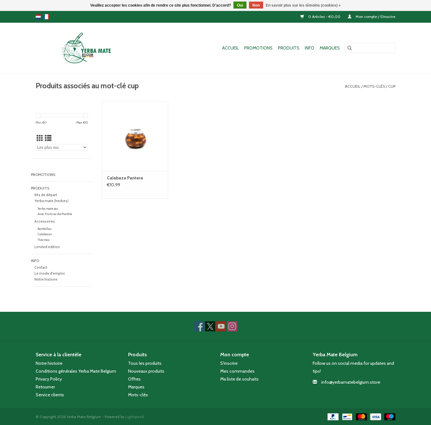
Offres (134, 379)
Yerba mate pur (48, 208)
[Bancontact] (346, 416)
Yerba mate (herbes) (51, 201)
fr (46, 16)
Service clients (50, 395)
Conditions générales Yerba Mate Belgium (76, 371)
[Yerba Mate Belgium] (91, 48)
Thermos (44, 240)
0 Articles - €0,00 (324, 16)
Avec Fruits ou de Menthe (55, 214)
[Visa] (375, 416)
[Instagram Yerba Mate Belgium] (232, 326)
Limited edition (47, 247)
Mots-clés (374, 86)
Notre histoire (45, 279)
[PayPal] (332, 416)
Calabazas (45, 234)
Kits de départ (45, 195)
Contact (40, 267)
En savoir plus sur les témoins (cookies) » (303, 5)
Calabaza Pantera (125, 178)
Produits (288, 48)
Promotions (258, 48)
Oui (240, 5)
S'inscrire (229, 363)
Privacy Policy (49, 379)
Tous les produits (145, 363)
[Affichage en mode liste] (48, 138)
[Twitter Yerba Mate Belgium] (210, 326)
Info (309, 48)
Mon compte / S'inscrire (375, 16)
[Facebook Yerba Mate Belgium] (199, 326)
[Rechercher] (349, 48)
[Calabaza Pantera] (135, 136)
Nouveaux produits (146, 371)
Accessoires (44, 221)
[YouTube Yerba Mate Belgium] (221, 326)
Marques (330, 48)
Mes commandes (237, 371)
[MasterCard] (361, 416)
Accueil (230, 48)
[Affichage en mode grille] (40, 138)
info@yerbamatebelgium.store (350, 382)
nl (38, 16)
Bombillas (44, 228)
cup (391, 86)
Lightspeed (134, 416)
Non (256, 5)
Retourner (45, 387)
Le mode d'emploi (49, 273)
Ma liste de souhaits (239, 379)
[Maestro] (388, 416)
